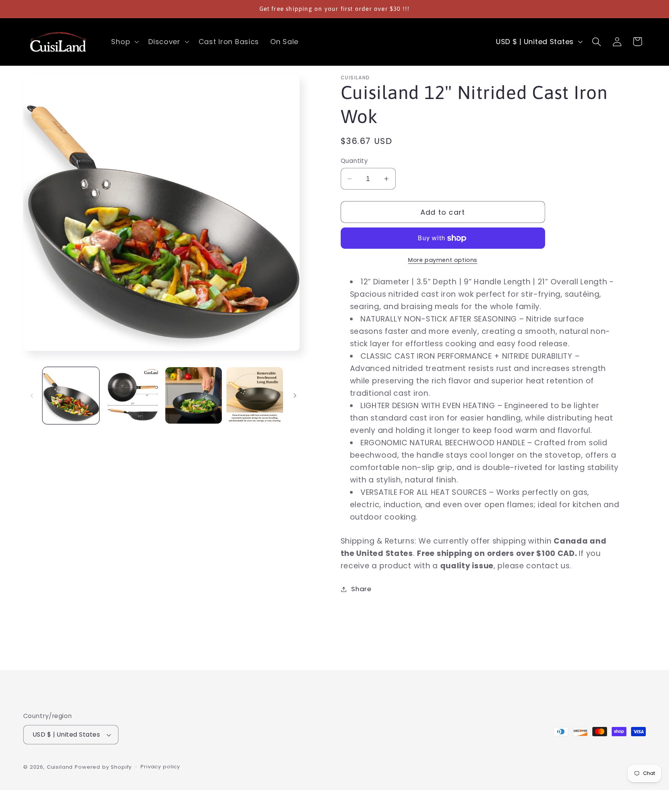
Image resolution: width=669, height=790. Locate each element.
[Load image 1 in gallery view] (71, 395)
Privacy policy (160, 766)
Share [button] (361, 588)
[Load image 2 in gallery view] (132, 395)
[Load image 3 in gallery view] (193, 395)
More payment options (442, 260)
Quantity (354, 161)
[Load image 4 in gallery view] (254, 395)
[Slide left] (31, 395)
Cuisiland (60, 767)
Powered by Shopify (103, 767)
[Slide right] (295, 395)
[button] (124, 41)
